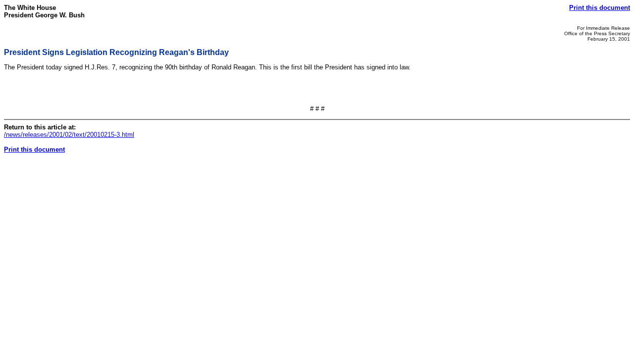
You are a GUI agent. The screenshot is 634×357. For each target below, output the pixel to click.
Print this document (599, 7)
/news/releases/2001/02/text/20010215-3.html (69, 134)
